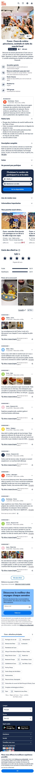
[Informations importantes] (32, 203)
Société (5, 738)
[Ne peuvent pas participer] (32, 165)
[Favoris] (23, 3)
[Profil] (32, 3)
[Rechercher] (18, 3)
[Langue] (27, 3)
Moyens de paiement (9, 746)
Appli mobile (6, 724)
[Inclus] (32, 160)
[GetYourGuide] (3, 3)
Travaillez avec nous (9, 742)
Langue (5, 705)
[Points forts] (32, 119)
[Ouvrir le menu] (32, 318)
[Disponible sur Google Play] (9, 728)
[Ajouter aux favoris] (24, 214)
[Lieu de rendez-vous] (32, 198)
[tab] (13, 634)
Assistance (6, 734)
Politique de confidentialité (26, 625)
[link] (13, 228)
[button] (22, 49)
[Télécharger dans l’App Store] (23, 728)
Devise (5, 714)
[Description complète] (32, 143)
